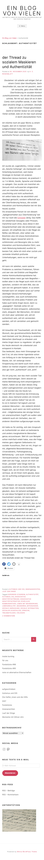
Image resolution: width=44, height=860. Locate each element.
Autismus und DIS (17, 589)
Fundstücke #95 (9, 668)
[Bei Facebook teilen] (4, 564)
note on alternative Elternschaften (16, 672)
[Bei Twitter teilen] (9, 564)
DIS (12, 597)
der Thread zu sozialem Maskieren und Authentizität (19, 62)
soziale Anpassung (11, 608)
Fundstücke (7, 705)
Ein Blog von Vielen (22, 10)
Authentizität (32, 594)
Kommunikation (9, 603)
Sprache (26, 610)
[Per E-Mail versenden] (14, 564)
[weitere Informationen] (18, 564)
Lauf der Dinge (9, 591)
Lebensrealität (9, 606)
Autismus (6, 597)
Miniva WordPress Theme (27, 851)
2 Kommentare (8, 616)
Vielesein (21, 613)
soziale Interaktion (30, 608)
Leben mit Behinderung (27, 603)
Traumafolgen (9, 613)
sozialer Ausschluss (11, 610)
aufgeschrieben (8, 689)
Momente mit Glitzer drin (13, 717)
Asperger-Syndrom (16, 594)
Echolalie (21, 218)
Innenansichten (32, 589)
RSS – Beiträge (8, 790)
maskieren (21, 606)
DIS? (4, 701)
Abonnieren (10, 773)
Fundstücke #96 (9, 664)
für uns (5, 660)
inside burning (8, 656)
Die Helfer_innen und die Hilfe (15, 697)
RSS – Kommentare (10, 794)
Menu (23, 26)
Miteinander (32, 606)
